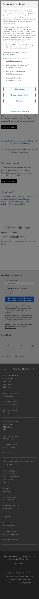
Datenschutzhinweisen (9, 54)
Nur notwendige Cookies (19, 95)
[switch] (4, 65)
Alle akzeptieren (19, 89)
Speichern (19, 101)
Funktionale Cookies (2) (13, 78)
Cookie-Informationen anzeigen (14, 61)
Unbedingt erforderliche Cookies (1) (17, 58)
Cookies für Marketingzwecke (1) (16, 71)
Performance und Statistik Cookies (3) (17, 65)
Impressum (13, 111)
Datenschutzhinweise (23, 111)
